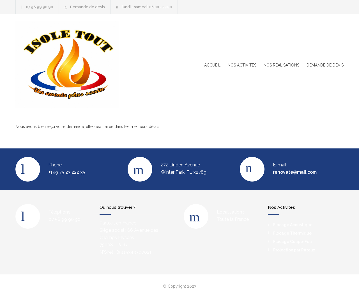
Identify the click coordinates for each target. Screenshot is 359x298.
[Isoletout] (67, 65)
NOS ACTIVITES (242, 65)
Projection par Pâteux (294, 250)
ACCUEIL (212, 65)
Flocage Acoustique (292, 225)
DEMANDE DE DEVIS (325, 65)
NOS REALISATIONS (281, 65)
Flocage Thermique (292, 233)
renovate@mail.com (295, 172)
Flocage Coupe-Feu (292, 241)
